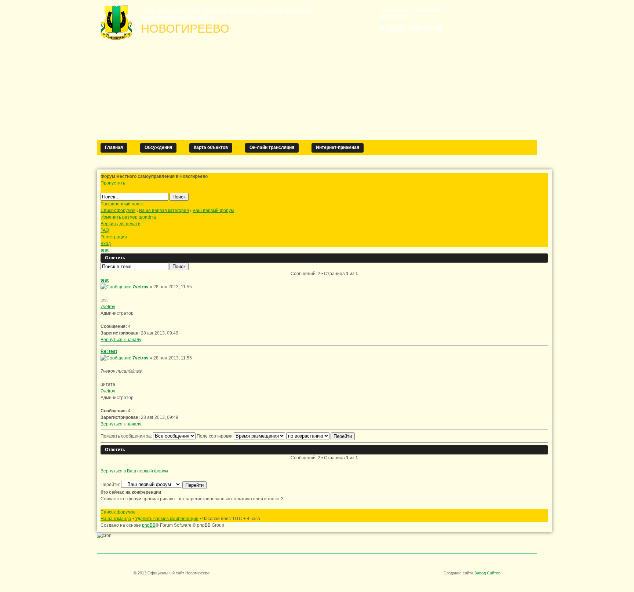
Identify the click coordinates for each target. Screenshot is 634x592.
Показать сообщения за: (127, 436)
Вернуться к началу (121, 339)
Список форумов (118, 210)
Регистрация (114, 237)
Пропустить (113, 183)
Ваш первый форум (213, 210)
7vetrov (140, 286)
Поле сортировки (215, 436)
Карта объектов (211, 147)
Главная (114, 147)
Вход (106, 243)
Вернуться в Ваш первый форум (134, 471)
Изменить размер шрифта (128, 217)
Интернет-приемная (337, 147)
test (105, 250)
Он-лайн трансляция (271, 147)
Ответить (115, 257)
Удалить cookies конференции (166, 518)
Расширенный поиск (122, 204)
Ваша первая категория (164, 210)
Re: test (109, 351)
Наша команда (116, 518)
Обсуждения (158, 147)
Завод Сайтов (487, 573)
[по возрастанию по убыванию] (320, 436)
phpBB (149, 525)
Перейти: (110, 484)
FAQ (105, 230)
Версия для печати (121, 223)
